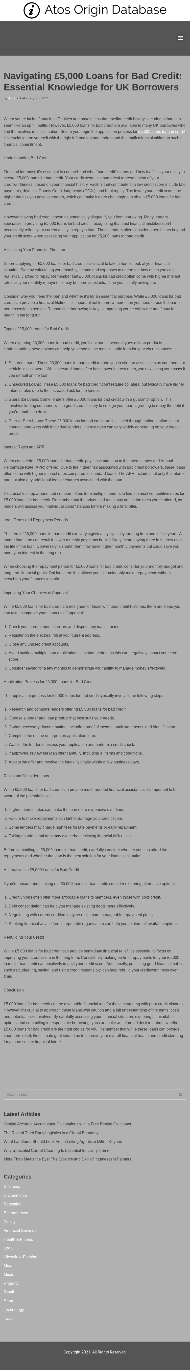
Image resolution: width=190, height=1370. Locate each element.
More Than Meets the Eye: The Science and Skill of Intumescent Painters (67, 1159)
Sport (8, 1301)
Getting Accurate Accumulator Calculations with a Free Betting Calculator (67, 1124)
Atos (11, 98)
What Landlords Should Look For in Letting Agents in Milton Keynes (63, 1141)
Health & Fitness (18, 1239)
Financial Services (20, 1230)
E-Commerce (15, 1195)
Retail (9, 1292)
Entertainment (16, 1213)
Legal (9, 1248)
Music (9, 1274)
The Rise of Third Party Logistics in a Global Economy (51, 1133)
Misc (8, 1266)
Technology (14, 1309)
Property (11, 1283)
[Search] (180, 1095)
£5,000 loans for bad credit (161, 131)
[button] (180, 37)
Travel (9, 1318)
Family (10, 1222)
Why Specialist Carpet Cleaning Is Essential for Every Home (56, 1150)
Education (13, 1204)
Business (12, 1186)
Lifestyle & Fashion (20, 1257)
